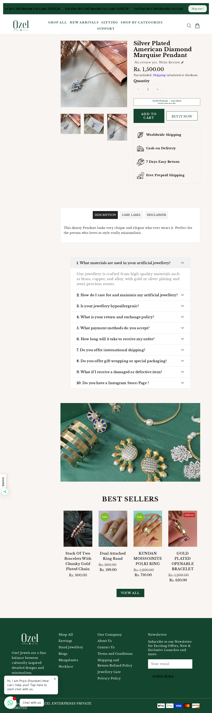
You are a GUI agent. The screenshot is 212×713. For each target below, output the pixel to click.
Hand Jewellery (71, 647)
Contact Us (106, 647)
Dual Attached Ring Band (113, 556)
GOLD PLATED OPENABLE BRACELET (183, 561)
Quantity (142, 80)
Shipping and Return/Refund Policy (115, 662)
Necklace (66, 666)
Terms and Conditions (115, 654)
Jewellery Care (109, 672)
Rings (63, 654)
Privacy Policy (109, 678)
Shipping (159, 75)
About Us (105, 641)
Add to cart (149, 116)
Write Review (169, 62)
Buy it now (182, 116)
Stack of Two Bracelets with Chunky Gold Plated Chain (77, 561)
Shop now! (198, 8)
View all (130, 593)
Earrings (65, 641)
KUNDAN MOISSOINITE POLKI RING (148, 558)
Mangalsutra (68, 660)
